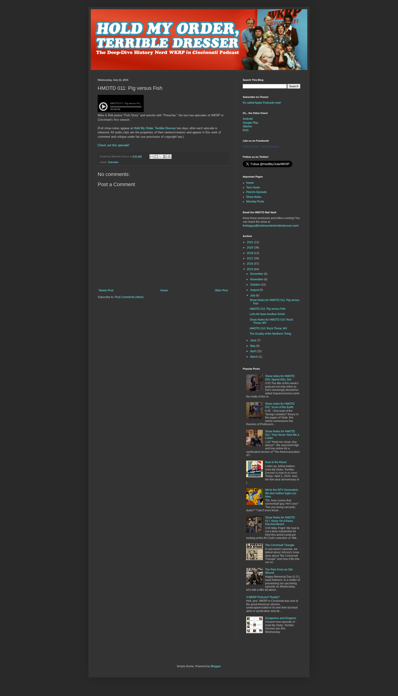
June (253, 340)
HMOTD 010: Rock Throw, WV (268, 328)
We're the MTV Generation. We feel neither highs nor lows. (282, 493)
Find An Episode (256, 192)
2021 (250, 242)
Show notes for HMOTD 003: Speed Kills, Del (280, 377)
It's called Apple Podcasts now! (262, 102)
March (254, 356)
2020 (250, 247)
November (257, 279)
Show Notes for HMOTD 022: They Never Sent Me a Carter (282, 435)
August (255, 290)
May (253, 346)
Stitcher (247, 126)
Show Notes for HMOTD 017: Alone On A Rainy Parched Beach (280, 521)
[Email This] (151, 156)
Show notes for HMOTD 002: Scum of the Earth (280, 405)
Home (164, 290)
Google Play (250, 122)
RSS (246, 130)
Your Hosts (253, 187)
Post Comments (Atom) (129, 297)
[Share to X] (160, 156)
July (253, 295)
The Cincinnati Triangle (279, 545)
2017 (250, 258)
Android (248, 118)
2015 (250, 269)
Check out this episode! (113, 145)
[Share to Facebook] (165, 156)
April (253, 351)
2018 (250, 253)
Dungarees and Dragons (280, 618)
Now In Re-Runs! (276, 462)
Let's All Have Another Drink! (267, 314)
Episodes (113, 162)
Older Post (221, 290)
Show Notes (253, 197)
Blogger (216, 666)
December (257, 273)
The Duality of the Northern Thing (270, 333)
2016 (250, 263)
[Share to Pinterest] (169, 156)
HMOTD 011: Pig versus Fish (268, 308)
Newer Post (106, 290)
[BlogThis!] (156, 156)
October (255, 284)
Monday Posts (255, 201)
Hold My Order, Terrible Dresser (155, 128)
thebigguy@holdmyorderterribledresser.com (270, 225)
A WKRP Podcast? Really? (263, 597)
